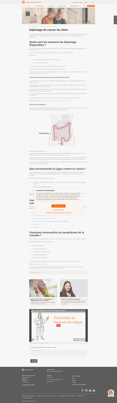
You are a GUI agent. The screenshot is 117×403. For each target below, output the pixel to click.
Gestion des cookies (58, 210)
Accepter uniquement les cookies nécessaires (58, 212)
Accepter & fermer (58, 206)
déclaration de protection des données (45, 201)
